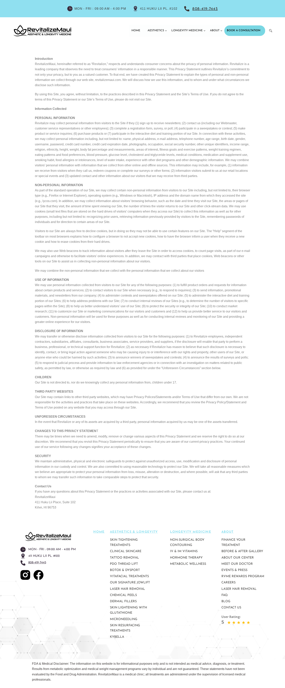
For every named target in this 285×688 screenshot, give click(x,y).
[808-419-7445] (187, 8)
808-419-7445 (205, 9)
